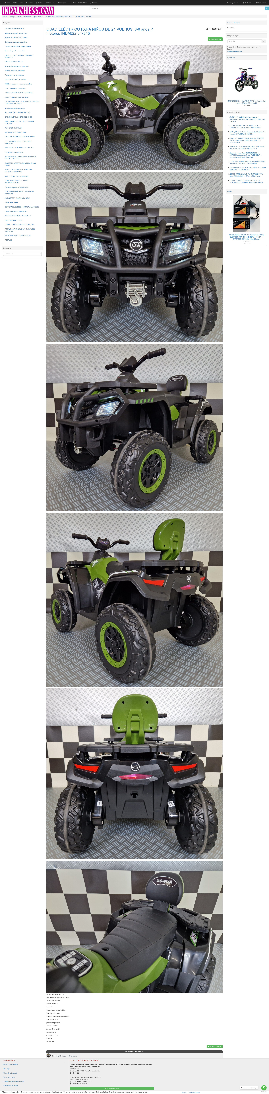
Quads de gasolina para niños (15, 51)
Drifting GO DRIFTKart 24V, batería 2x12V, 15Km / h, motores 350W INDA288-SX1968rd (247, 133)
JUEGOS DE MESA (11, 202)
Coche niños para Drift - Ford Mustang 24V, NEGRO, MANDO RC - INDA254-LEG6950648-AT (247, 162)
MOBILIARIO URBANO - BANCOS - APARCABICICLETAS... (16, 181)
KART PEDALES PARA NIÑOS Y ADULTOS (19, 148)
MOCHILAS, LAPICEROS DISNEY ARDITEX (19, 225)
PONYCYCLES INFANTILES (14, 152)
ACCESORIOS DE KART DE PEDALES (18, 216)
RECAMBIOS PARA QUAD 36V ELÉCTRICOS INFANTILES (20, 230)
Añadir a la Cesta (215, 1046)
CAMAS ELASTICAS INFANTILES (16, 211)
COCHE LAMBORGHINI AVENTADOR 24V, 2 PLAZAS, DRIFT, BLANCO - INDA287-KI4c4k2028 (246, 181)
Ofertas (229, 191)
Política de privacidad (10, 1073)
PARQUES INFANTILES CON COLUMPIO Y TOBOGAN (19, 122)
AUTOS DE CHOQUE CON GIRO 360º (17, 112)
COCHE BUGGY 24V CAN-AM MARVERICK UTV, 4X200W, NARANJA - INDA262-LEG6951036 (246, 175)
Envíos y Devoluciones (10, 1064)
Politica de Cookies (194, 1092)
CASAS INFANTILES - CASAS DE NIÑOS (18, 117)
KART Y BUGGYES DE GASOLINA (16, 176)
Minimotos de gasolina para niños (16, 33)
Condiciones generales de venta (13, 1081)
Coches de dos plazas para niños (16, 42)
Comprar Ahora (215, 39)
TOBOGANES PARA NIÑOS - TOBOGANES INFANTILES (19, 192)
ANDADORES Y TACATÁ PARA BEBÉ (17, 198)
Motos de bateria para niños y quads (17, 66)
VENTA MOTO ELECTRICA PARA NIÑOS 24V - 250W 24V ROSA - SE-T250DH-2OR (248, 169)
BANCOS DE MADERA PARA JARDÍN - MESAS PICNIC (20, 164)
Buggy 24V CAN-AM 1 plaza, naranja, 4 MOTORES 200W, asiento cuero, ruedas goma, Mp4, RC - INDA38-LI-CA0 (247, 140)
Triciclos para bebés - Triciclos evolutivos (18, 84)
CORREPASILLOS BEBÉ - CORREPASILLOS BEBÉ (22, 207)
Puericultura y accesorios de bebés (16, 187)
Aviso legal (6, 1069)
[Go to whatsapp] (264, 1087)
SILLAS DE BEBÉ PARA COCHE (15, 132)
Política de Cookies (9, 1077)
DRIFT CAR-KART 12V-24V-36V (15, 88)
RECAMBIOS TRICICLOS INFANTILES (18, 235)
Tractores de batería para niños (15, 79)
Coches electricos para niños (14, 29)
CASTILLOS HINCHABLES (13, 62)
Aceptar (184, 1092)
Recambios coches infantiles (14, 75)
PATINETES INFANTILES (13, 128)
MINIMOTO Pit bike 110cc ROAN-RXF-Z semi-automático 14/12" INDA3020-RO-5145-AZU (246, 102)
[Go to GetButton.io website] (264, 1092)
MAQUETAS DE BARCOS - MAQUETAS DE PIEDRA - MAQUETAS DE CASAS (22, 102)
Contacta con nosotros (10, 1086)
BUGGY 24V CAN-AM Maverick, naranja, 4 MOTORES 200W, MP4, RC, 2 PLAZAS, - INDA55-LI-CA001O (247, 119)
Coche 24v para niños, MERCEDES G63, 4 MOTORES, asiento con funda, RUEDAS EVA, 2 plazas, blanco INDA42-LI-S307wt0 (246, 155)
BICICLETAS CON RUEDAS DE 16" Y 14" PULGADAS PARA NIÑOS (18, 171)
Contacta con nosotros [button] (112, 1088)
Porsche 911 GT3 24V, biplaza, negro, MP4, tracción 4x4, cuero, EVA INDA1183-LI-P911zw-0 (247, 147)
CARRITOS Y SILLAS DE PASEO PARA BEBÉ (20, 137)
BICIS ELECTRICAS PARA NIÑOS (16, 37)
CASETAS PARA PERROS (13, 220)
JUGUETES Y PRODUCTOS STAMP (17, 97)
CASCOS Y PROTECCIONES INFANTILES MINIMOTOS (19, 56)
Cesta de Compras (233, 23)
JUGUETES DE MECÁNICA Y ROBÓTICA (18, 93)
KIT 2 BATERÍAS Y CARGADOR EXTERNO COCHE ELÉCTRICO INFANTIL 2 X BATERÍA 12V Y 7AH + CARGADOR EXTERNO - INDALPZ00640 (246, 237)
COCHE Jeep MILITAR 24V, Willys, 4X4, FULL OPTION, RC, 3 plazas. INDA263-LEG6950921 (245, 126)
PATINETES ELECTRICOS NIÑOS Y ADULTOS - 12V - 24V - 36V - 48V (21, 157)
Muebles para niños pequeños (15, 108)
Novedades (231, 58)
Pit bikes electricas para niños (15, 71)
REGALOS (8, 240)
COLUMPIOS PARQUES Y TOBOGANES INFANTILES (18, 142)
